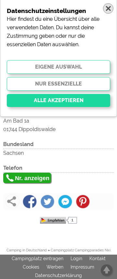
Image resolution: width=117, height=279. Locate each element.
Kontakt (97, 258)
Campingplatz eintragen (37, 258)
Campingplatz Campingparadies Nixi (80, 250)
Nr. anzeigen (32, 178)
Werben (54, 267)
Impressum (82, 267)
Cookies (31, 267)
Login (76, 258)
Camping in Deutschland (26, 250)
